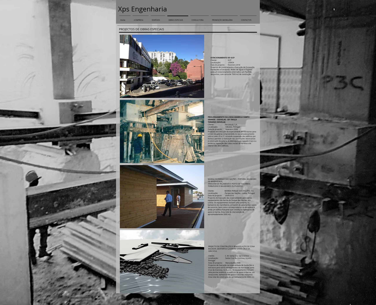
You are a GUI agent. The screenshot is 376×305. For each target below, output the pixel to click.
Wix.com (175, 304)
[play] (198, 160)
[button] (162, 66)
